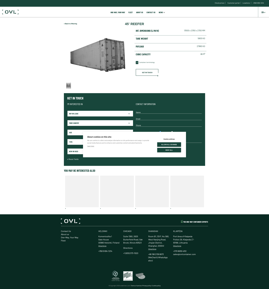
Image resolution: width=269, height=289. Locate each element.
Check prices (219, 3)
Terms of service (136, 285)
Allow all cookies (169, 144)
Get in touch (147, 72)
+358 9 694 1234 (258, 3)
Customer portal (233, 3)
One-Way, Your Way (118, 12)
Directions (102, 246)
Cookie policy (156, 285)
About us (139, 12)
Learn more (90, 146)
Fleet (130, 12)
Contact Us (150, 12)
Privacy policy (146, 285)
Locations (246, 3)
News (161, 12)
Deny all (169, 150)
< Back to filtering (70, 24)
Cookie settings (169, 139)
